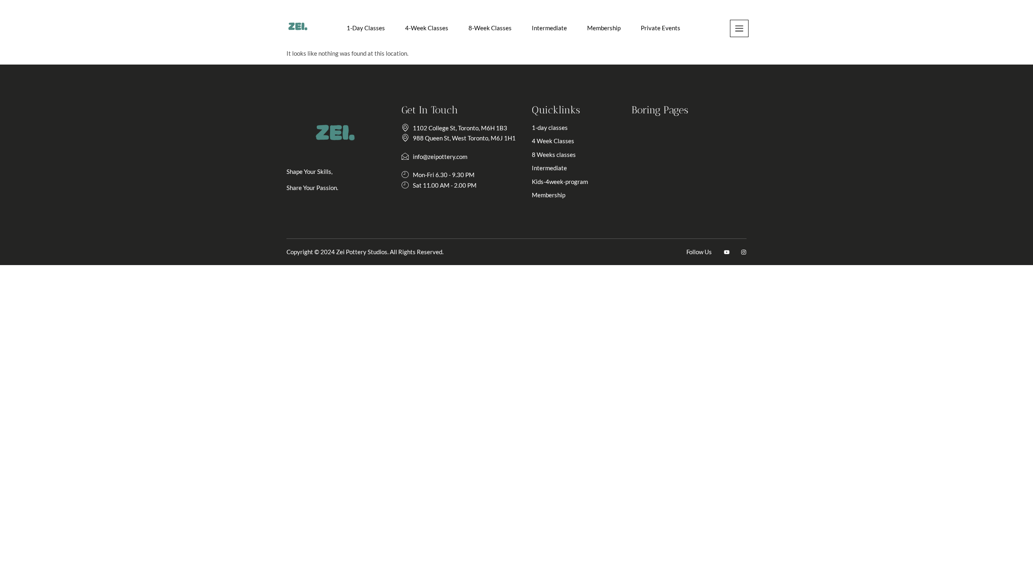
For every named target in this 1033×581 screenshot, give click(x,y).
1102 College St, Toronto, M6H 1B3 (460, 128)
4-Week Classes (426, 27)
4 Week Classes (553, 140)
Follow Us (699, 251)
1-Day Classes (366, 27)
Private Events (660, 27)
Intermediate (549, 27)
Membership (604, 27)
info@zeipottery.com (440, 156)
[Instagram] (744, 252)
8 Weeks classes (554, 154)
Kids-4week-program (560, 181)
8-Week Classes (490, 27)
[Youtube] (727, 252)
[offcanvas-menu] (739, 28)
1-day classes (550, 127)
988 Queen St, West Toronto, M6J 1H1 (464, 138)
